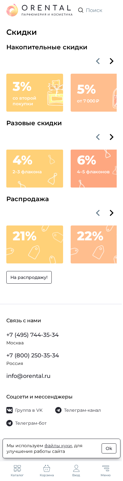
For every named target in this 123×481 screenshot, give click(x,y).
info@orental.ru (28, 376)
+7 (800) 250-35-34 (32, 355)
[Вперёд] (112, 61)
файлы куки (58, 445)
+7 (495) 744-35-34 (32, 334)
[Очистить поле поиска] (111, 10)
